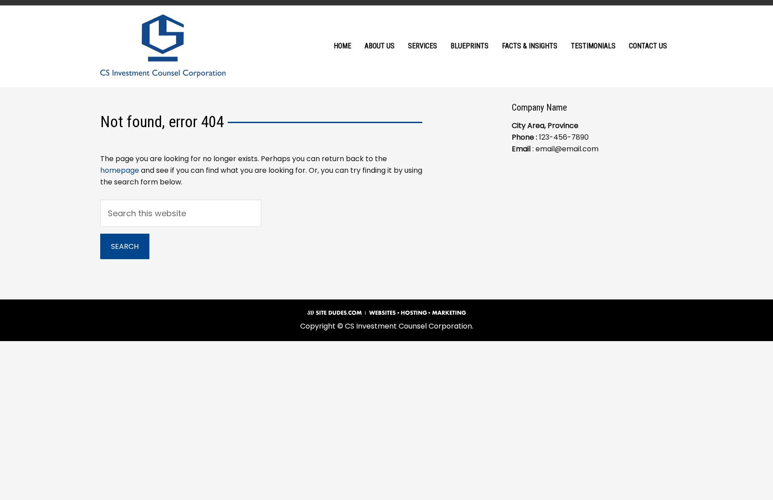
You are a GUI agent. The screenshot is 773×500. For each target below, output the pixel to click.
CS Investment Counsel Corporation (162, 45)
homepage (119, 170)
